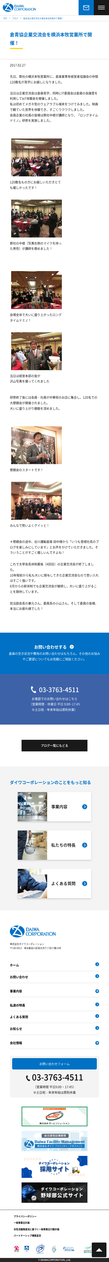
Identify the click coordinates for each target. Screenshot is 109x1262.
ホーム (14, 965)
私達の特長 (17, 1005)
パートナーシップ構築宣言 (27, 1235)
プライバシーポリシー (25, 1216)
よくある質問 (19, 1017)
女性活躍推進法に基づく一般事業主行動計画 (36, 1229)
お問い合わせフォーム (54, 1064)
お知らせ (16, 1029)
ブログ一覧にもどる (54, 745)
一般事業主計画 (22, 1222)
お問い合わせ (19, 977)
